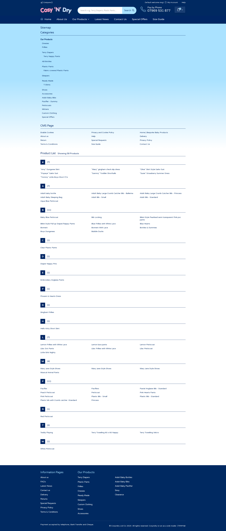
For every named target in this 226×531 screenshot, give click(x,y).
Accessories (47, 94)
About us (44, 136)
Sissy (117, 490)
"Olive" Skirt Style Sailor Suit (152, 169)
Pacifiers (95, 388)
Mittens (45, 109)
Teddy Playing (46, 432)
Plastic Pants (47, 66)
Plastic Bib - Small (99, 396)
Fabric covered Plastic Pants (56, 70)
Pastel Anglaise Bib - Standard (153, 388)
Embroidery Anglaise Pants (52, 280)
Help (184, 2)
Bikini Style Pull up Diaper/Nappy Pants (57, 224)
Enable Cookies (47, 132)
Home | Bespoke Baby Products (154, 132)
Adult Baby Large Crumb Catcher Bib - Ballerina (112, 193)
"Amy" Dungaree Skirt (50, 169)
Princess (95, 400)
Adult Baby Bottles (123, 477)
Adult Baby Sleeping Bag (51, 197)
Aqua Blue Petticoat (49, 201)
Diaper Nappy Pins (48, 264)
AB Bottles (47, 61)
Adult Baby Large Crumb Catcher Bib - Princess (161, 193)
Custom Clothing (49, 113)
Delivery (143, 136)
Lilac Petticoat (146, 348)
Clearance (119, 494)
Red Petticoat (46, 416)
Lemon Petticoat (147, 344)
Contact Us (145, 144)
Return (43, 140)
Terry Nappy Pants (52, 56)
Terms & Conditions (49, 144)
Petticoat (95, 392)
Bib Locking (96, 217)
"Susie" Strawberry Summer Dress (155, 173)
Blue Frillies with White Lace (103, 224)
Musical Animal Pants (49, 372)
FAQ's (43, 481)
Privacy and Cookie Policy (102, 132)
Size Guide (95, 144)
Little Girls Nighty (47, 352)
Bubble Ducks (97, 231)
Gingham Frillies (47, 312)
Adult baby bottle (48, 193)
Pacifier (43, 388)
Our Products (46, 39)
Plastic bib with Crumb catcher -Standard (58, 400)
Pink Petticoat (46, 396)
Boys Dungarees (47, 231)
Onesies (45, 43)
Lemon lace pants (99, 344)
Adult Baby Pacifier (124, 486)
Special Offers (48, 117)
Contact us (45, 490)
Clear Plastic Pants (48, 248)
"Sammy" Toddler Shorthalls (103, 173)
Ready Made (47, 81)
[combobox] (107, 10)
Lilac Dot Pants (47, 348)
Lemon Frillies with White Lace (53, 344)
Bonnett (44, 228)
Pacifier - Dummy (49, 101)
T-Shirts (47, 85)
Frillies (44, 47)
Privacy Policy (146, 140)
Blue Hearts (145, 224)
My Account (173, 2)
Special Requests (98, 140)
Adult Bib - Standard (149, 197)
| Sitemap (181, 526)
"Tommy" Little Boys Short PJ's (54, 177)
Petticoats (46, 105)
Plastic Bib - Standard (149, 396)
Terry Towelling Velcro (149, 432)
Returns (43, 499)
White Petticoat (47, 449)
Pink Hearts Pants (148, 392)
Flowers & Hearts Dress (50, 296)
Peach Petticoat (47, 392)
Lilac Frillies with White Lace (103, 348)
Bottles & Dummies (148, 228)
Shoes (44, 90)
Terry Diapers (48, 52)
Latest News (46, 486)
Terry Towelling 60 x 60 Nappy (104, 432)
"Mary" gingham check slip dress (105, 169)
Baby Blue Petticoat (49, 217)
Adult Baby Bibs (49, 98)
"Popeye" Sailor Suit (49, 173)
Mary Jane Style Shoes (50, 368)
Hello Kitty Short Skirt (50, 328)
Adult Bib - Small (98, 197)
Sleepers (45, 76)
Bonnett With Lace (99, 228)
